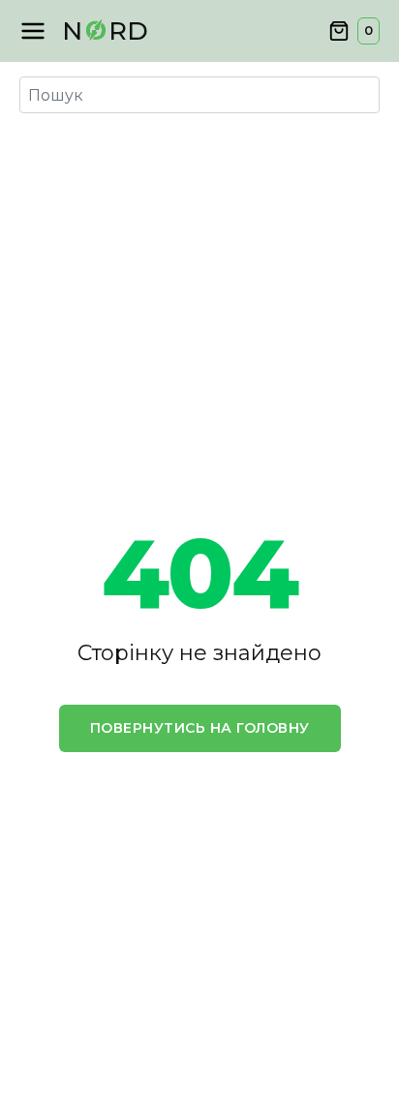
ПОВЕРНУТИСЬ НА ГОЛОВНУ (200, 728)
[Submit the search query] (38, 94)
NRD (105, 30)
